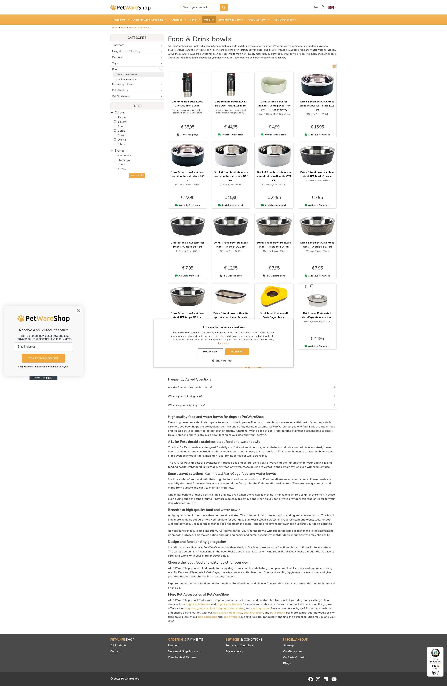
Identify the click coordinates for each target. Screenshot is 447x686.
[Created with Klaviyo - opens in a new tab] (43, 378)
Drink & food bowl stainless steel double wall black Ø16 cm (317, 105)
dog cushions (207, 608)
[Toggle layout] (334, 66)
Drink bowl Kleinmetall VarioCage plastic (274, 315)
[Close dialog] (78, 310)
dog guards (220, 613)
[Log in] (323, 7)
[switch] (435, 673)
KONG (122, 169)
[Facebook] (311, 679)
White (122, 140)
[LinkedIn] (326, 679)
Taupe (122, 117)
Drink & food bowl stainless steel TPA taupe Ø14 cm (274, 244)
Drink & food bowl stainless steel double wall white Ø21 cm (274, 176)
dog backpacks (207, 617)
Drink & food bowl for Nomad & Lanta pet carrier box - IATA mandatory (274, 105)
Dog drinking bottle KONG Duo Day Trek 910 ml (187, 103)
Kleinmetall (125, 155)
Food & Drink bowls (139, 27)
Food (123, 27)
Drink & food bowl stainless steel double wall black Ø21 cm (187, 176)
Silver (121, 144)
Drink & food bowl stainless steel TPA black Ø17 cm (187, 244)
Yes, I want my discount (43, 358)
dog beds (223, 608)
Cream (122, 135)
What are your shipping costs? (186, 405)
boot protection (253, 613)
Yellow (122, 122)
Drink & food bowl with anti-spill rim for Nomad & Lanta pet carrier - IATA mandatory (230, 317)
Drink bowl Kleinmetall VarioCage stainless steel (317, 315)
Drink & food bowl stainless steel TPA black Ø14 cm (317, 174)
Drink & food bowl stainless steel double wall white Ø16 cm (230, 176)
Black (121, 126)
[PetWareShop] (130, 7)
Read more (223, 342)
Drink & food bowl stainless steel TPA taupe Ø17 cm (317, 244)
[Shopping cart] (316, 7)
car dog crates (260, 608)
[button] (223, 360)
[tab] (137, 112)
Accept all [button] (237, 351)
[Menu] (441, 649)
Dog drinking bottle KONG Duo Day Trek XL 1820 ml (231, 103)
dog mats (191, 608)
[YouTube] (334, 679)
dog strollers (231, 617)
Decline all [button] (210, 351)
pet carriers (277, 613)
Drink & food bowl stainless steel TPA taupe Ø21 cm (187, 315)
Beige (121, 131)
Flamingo (124, 160)
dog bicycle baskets (229, 604)
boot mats (235, 613)
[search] (224, 7)
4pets (121, 164)
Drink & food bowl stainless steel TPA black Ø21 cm (231, 244)
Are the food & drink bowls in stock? (190, 387)
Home (115, 27)
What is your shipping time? (185, 396)
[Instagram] (318, 679)
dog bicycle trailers (198, 604)
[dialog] (223, 343)
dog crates (237, 608)
